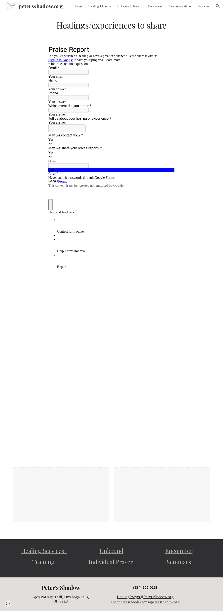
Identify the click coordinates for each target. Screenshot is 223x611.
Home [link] (78, 6)
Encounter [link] (155, 6)
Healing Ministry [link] (100, 6)
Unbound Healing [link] (129, 6)
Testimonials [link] (178, 6)
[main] (111, 25)
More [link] (201, 6)
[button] (218, 6)
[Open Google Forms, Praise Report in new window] (168, 49)
